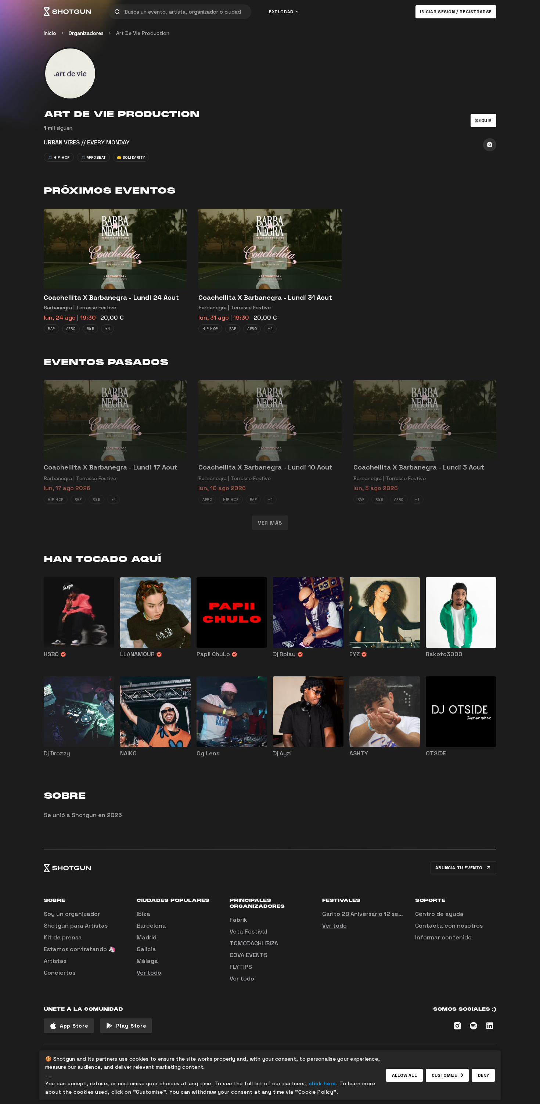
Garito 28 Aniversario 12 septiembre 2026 (381, 914)
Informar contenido (443, 937)
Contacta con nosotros (449, 925)
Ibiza (143, 914)
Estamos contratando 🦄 (80, 949)
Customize (444, 1075)
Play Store (131, 1025)
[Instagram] (489, 144)
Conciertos (59, 973)
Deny (483, 1075)
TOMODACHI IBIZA (254, 943)
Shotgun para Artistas (76, 925)
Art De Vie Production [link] (142, 33)
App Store (74, 1025)
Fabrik (238, 920)
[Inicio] (67, 11)
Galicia (146, 949)
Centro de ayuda (439, 914)
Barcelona (151, 925)
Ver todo (149, 973)
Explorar (281, 12)
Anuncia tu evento (459, 868)
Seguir (483, 120)
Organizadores (86, 33)
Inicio (50, 33)
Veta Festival (248, 931)
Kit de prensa (63, 937)
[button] (483, 120)
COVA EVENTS (248, 955)
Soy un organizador (72, 914)
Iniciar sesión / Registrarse (456, 12)
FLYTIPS (241, 967)
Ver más (270, 522)
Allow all (404, 1075)
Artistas (55, 961)
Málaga (147, 961)
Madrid (146, 937)
